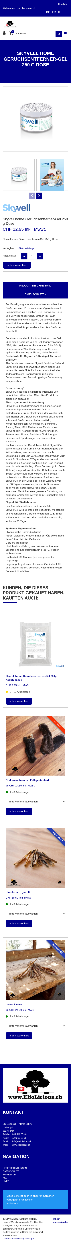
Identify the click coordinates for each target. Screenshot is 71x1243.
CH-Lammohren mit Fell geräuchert (27, 780)
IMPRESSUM (9, 1174)
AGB (5, 1178)
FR (54, 12)
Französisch (26, 1199)
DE (48, 12)
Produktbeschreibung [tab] (35, 285)
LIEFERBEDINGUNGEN (15, 1168)
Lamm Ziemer (14, 1004)
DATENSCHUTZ (11, 1171)
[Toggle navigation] (65, 33)
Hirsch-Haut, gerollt (18, 892)
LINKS (6, 1181)
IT (59, 12)
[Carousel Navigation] (35, 196)
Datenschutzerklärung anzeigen (18, 1238)
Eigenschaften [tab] (35, 294)
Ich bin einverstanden (60, 1221)
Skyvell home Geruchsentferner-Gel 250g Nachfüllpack (31, 678)
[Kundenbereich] (5, 33)
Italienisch (12, 1203)
